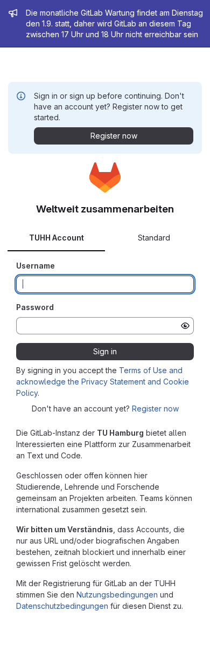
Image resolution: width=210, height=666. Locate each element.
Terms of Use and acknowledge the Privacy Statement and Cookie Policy (102, 381)
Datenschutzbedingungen (62, 605)
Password (35, 307)
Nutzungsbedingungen (117, 594)
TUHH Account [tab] (56, 237)
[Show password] (185, 325)
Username (35, 265)
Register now (155, 408)
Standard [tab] (154, 237)
